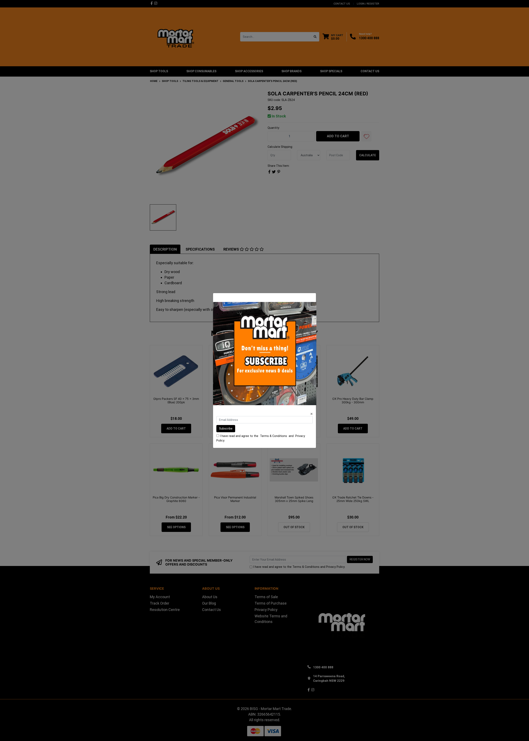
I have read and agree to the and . (260, 438)
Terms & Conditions (273, 436)
